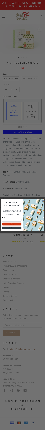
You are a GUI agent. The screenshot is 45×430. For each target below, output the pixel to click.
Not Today (11, 228)
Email (3, 217)
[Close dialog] (42, 200)
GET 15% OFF (12, 224)
